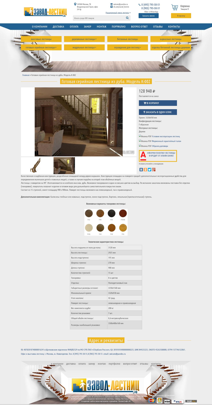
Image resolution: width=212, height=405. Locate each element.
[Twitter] (149, 169)
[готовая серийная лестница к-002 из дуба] (78, 121)
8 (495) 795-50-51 (150, 4)
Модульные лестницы (84, 47)
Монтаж (101, 26)
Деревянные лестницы (83, 39)
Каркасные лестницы (170, 39)
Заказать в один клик (158, 112)
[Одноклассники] (145, 169)
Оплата (74, 26)
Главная (25, 75)
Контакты (174, 26)
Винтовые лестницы (41, 39)
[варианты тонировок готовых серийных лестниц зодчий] (106, 223)
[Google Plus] (153, 169)
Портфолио (119, 26)
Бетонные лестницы (127, 39)
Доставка (58, 26)
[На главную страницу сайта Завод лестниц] (45, 12)
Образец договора (160, 146)
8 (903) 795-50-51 (150, 8)
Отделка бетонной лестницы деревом (171, 47)
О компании (39, 26)
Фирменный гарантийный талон (166, 141)
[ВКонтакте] (141, 169)
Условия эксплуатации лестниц (166, 136)
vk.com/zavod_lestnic (121, 6)
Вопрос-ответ (139, 26)
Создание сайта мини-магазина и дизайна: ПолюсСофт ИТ (106, 401)
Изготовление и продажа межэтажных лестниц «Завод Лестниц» (101, 399)
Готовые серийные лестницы (40, 47)
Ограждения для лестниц (126, 47)
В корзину (181, 15)
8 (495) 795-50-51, (80, 353)
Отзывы (158, 26)
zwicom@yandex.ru (120, 4)
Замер (87, 26)
